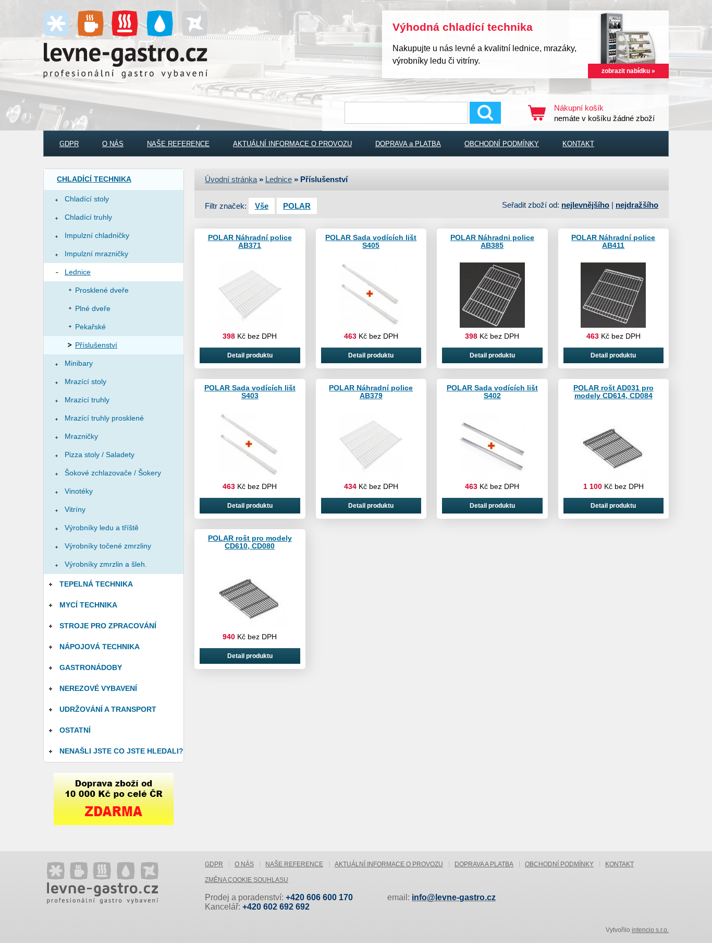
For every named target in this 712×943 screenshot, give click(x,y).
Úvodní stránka (231, 179)
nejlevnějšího (585, 204)
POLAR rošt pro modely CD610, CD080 (250, 542)
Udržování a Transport (107, 709)
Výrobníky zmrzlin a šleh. (106, 564)
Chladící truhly (88, 217)
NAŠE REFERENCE (178, 144)
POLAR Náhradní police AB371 (250, 241)
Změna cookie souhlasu (246, 880)
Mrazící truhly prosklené (104, 418)
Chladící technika (94, 179)
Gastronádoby (90, 667)
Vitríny (75, 509)
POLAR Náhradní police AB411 (613, 241)
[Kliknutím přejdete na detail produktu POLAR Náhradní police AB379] (370, 476)
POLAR (297, 205)
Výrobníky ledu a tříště (102, 527)
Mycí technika (88, 605)
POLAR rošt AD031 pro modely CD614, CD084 (613, 392)
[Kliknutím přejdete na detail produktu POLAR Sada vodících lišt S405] (370, 325)
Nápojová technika (99, 646)
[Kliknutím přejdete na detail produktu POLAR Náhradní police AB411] (613, 325)
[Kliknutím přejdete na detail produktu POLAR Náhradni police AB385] (492, 325)
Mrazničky (81, 436)
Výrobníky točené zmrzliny (108, 546)
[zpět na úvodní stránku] (121, 878)
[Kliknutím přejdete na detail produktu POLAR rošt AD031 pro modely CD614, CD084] (613, 476)
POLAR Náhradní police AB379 (371, 392)
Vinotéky (79, 491)
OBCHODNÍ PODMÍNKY (501, 144)
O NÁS (113, 144)
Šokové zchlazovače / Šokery (113, 473)
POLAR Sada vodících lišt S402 (492, 392)
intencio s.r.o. (650, 930)
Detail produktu (250, 355)
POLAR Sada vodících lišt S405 (370, 241)
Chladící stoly (87, 199)
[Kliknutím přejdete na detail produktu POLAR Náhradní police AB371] (250, 325)
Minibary (79, 363)
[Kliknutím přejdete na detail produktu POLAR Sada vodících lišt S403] (250, 476)
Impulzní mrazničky (96, 253)
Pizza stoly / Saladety (99, 454)
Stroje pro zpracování (107, 626)
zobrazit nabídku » (628, 71)
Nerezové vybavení (98, 688)
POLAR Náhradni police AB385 (492, 241)
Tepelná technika (96, 584)
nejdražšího (637, 204)
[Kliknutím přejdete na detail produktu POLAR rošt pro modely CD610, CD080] (250, 626)
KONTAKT (578, 144)
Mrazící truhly (87, 400)
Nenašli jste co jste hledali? (121, 751)
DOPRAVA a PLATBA (408, 144)
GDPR (69, 144)
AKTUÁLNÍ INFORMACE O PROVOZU (292, 144)
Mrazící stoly (85, 381)
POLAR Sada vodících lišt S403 (250, 392)
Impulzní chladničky (97, 235)
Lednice (78, 272)
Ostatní (75, 730)
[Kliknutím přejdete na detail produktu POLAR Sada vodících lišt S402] (492, 476)
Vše (261, 205)
